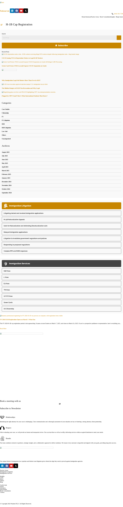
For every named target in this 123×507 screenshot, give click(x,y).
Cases (1, 477)
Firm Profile (3, 489)
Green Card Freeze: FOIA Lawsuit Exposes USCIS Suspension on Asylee (24, 66)
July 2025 (5, 156)
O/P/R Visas (8, 296)
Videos (2, 480)
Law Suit (4, 131)
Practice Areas (95, 17)
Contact (121, 17)
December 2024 (6, 181)
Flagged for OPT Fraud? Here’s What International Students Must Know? (24, 96)
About (2, 486)
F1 (2, 116)
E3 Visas (6, 283)
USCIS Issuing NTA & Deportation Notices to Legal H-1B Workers (22, 58)
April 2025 (5, 167)
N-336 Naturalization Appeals (14, 219)
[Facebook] (16, 10)
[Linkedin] (12, 10)
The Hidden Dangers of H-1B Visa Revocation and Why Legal (21, 88)
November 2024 (6, 185)
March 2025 (5, 170)
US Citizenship (9, 309)
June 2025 (5, 159)
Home (83, 17)
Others (4, 135)
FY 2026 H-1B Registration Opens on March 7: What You (17, 319)
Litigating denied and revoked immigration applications (23, 213)
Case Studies (6, 109)
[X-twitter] (25, 10)
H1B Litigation (6, 127)
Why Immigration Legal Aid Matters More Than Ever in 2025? (21, 80)
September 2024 (7, 192)
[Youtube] (21, 10)
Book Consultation (105, 17)
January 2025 (6, 178)
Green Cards (8, 302)
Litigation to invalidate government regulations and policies (25, 238)
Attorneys (88, 17)
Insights (112, 17)
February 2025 (6, 174)
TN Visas (7, 290)
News (1, 479)
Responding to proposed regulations (17, 245)
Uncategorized (6, 139)
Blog (117, 17)
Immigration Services (6, 473)
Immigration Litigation (6, 472)
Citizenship (5, 113)
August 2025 (5, 152)
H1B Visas (7, 271)
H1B (3, 124)
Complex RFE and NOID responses (15, 251)
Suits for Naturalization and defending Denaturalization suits (25, 226)
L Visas (6, 277)
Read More (3, 328)
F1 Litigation (6, 120)
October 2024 (6, 189)
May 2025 (5, 163)
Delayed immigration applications (16, 232)
